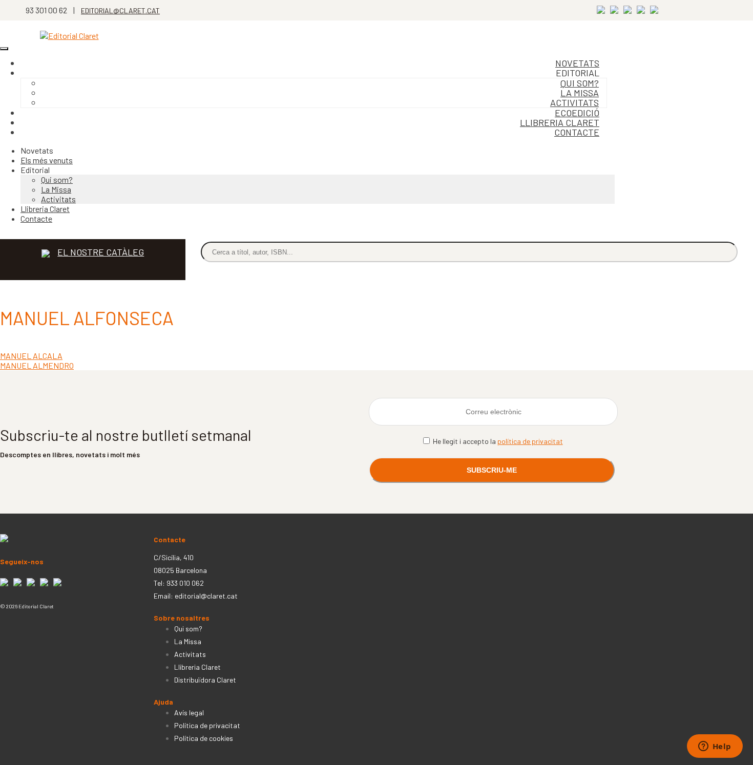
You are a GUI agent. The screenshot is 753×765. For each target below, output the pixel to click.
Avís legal (189, 712)
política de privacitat (530, 441)
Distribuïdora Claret (205, 679)
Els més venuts (46, 160)
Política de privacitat (207, 725)
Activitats (58, 199)
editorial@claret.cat (206, 595)
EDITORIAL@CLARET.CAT (120, 10)
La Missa (56, 189)
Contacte (576, 132)
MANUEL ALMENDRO (37, 365)
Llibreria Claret (45, 209)
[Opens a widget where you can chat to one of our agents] (714, 747)
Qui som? (57, 179)
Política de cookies (203, 738)
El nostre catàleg (100, 252)
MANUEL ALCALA (31, 355)
